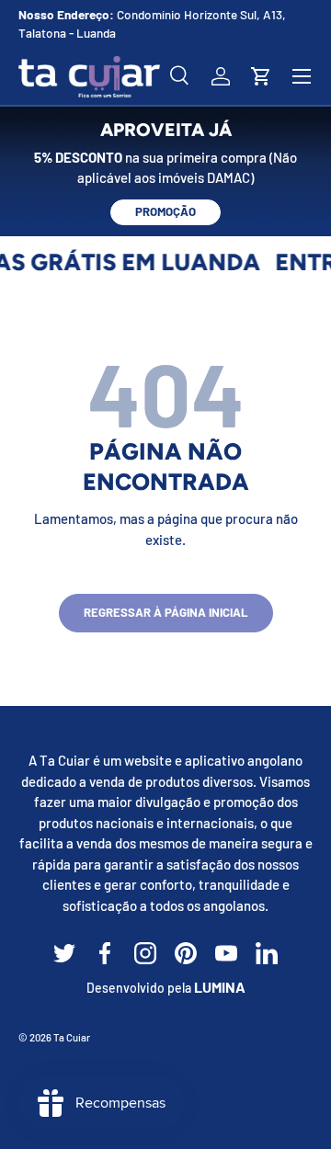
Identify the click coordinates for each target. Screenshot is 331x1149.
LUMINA (219, 986)
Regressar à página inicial (166, 612)
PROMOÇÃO (165, 211)
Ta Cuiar (71, 1037)
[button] (261, 76)
